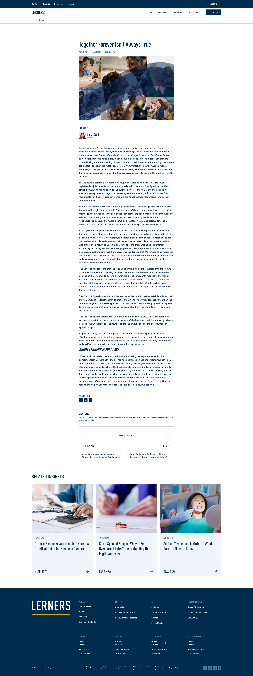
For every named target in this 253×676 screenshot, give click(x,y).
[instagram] (210, 668)
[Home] (51, 605)
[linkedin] (215, 668)
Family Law (110, 52)
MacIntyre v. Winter (128, 165)
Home (34, 20)
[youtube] (219, 668)
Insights (42, 20)
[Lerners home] (38, 12)
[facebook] (205, 668)
